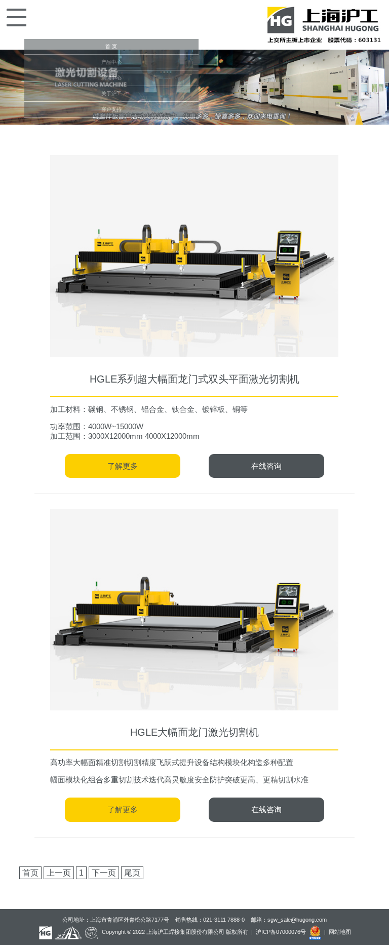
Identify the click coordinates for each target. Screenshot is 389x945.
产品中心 (111, 62)
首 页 (111, 46)
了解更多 (122, 466)
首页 (30, 872)
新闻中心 (111, 78)
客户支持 (111, 109)
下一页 (104, 872)
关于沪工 (111, 93)
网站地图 (340, 932)
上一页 (59, 872)
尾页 (132, 872)
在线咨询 (266, 466)
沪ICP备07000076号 (281, 932)
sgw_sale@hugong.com (297, 920)
